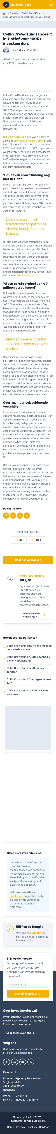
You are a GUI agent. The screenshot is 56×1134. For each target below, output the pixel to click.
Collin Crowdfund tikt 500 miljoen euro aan (27, 692)
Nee (38, 539)
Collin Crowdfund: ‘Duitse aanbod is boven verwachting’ (29, 658)
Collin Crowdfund (31, 13)
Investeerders (21, 4)
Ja (21, 539)
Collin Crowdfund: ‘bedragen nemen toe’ (29, 681)
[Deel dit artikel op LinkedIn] (13, 515)
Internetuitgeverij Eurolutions (28, 1120)
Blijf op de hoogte (26, 993)
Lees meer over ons (18, 1032)
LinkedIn (35, 933)
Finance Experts (27, 275)
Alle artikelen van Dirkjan (31, 615)
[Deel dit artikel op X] (20, 515)
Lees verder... (25, 1024)
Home (10, 1127)
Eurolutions (16, 896)
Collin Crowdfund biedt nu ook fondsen (25, 670)
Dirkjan (25, 580)
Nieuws (14, 13)
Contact (44, 1127)
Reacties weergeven (28, 560)
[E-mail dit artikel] (27, 515)
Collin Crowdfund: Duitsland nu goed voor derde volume (29, 647)
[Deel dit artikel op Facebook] (6, 515)
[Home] (6, 13)
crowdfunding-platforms (29, 140)
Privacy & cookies (26, 1127)
